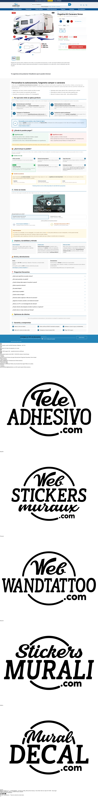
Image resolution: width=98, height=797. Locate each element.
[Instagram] (1, 794)
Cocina (50, 6)
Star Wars (54, 6)
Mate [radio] (64, 25)
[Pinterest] (4, 794)
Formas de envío (3, 357)
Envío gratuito (63, 43)
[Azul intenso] (60, 21)
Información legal (4, 362)
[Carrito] (86, 5)
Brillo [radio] (68, 25)
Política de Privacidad (51, 338)
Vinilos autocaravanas (52, 9)
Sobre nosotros (3, 359)
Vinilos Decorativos (17, 9)
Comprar (2, 356)
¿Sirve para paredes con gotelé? (20, 279)
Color (62, 18)
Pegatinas (63, 9)
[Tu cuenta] (83, 5)
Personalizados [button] (81, 9)
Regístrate (81, 337)
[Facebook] (2, 794)
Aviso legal (22, 363)
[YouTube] (5, 794)
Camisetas (71, 9)
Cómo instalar (33, 357)
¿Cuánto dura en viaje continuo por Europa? (23, 310)
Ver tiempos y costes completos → (20, 267)
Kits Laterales (71, 11)
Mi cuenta (18, 367)
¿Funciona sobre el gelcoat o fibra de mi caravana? (25, 297)
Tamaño (62, 28)
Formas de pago (10, 357)
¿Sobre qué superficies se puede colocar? (23, 276)
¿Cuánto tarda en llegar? (18, 294)
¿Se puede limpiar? (17, 288)
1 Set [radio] (62, 31)
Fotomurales (28, 9)
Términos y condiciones (5, 363)
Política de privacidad (15, 363)
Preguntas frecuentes (25, 357)
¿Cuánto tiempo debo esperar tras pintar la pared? (25, 282)
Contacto (2, 366)
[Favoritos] (81, 5)
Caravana (58, 6)
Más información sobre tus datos (16, 341)
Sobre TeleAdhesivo (4, 360)
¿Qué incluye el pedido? (18, 291)
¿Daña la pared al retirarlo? (19, 285)
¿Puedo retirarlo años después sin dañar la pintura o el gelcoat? (28, 306)
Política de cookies (29, 363)
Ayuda (22, 367)
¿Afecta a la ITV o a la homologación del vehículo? (25, 303)
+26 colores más (78, 21)
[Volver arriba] (0, 796)
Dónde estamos (19, 360)
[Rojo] (71, 21)
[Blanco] (64, 21)
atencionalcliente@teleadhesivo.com (8, 367)
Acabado (60, 25)
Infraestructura (12, 360)
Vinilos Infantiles (39, 9)
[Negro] (68, 21)
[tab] (14, 58)
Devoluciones (18, 357)
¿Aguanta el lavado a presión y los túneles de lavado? (26, 300)
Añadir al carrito (77, 47)
